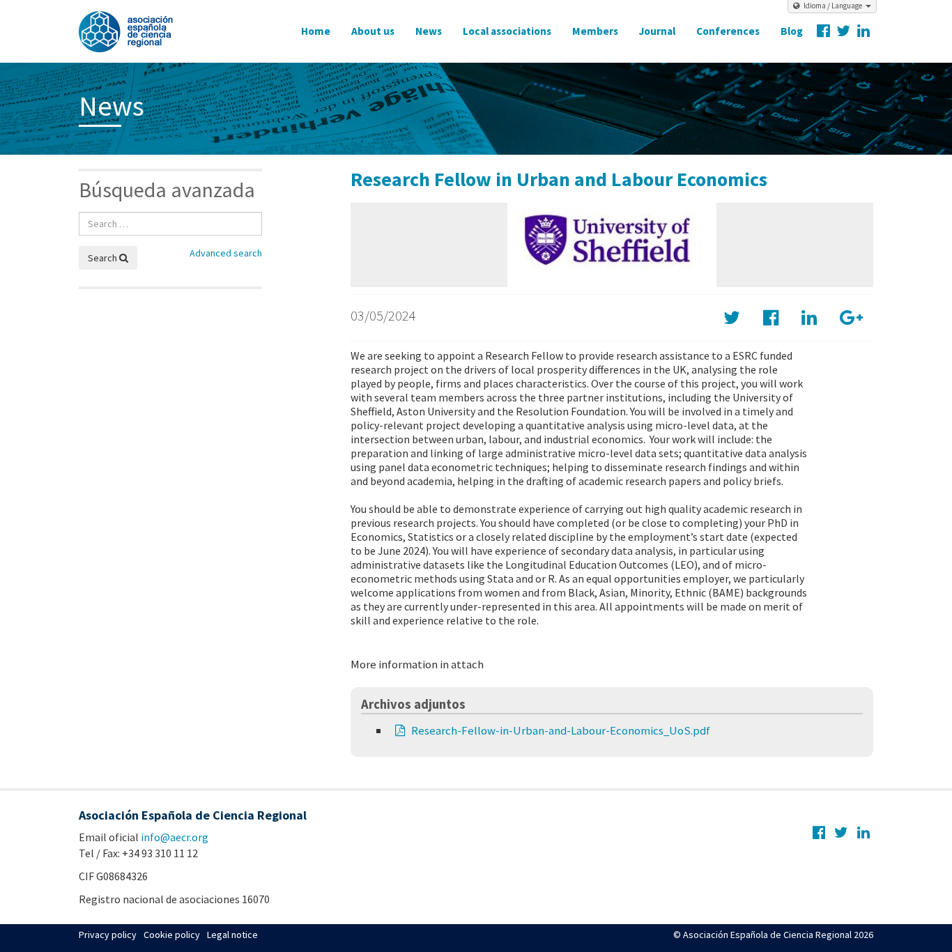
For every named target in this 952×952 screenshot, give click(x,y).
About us (372, 31)
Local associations (507, 31)
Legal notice (232, 934)
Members (595, 31)
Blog (792, 31)
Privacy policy (108, 934)
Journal (657, 31)
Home (315, 31)
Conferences (728, 31)
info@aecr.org (174, 837)
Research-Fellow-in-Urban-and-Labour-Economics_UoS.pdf (560, 730)
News (428, 31)
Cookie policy (172, 934)
